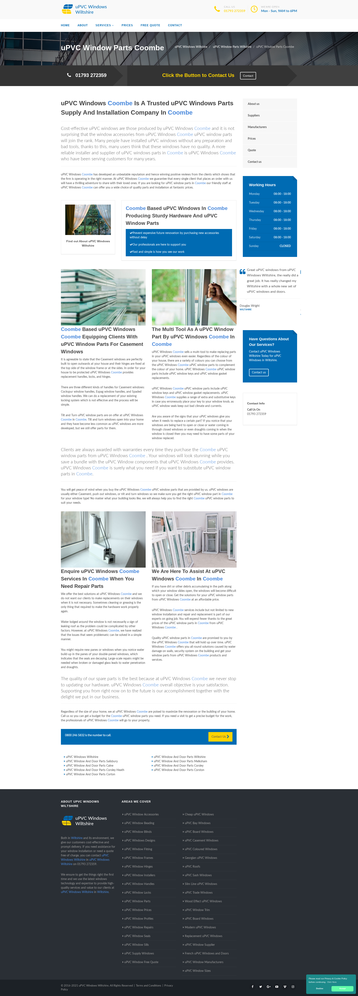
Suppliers (254, 115)
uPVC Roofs (192, 866)
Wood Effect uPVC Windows (203, 901)
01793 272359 (234, 11)
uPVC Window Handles (139, 884)
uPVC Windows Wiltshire (82, 757)
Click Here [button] (332, 982)
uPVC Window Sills (136, 944)
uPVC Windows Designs (139, 840)
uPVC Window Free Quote (141, 962)
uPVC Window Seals (137, 936)
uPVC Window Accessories (141, 814)
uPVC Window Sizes (198, 971)
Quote (252, 150)
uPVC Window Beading (139, 823)
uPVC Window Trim (197, 910)
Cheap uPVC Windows (199, 814)
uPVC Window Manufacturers (204, 962)
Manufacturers (257, 127)
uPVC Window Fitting (138, 849)
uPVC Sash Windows (198, 875)
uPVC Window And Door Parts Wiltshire (180, 757)
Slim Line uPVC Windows (201, 884)
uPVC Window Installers (139, 875)
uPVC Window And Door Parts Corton (90, 774)
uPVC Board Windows (199, 832)
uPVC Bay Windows (197, 823)
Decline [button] (319, 989)
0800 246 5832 (75, 735)
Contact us (254, 162)
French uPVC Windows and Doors (207, 953)
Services (103, 25)
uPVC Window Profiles (138, 918)
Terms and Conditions (148, 985)
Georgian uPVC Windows (201, 858)
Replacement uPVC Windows (203, 936)
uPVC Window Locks (137, 892)
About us (253, 104)
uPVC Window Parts (137, 901)
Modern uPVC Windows (200, 927)
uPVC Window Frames (138, 858)
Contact (175, 25)
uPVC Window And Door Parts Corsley (178, 765)
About (82, 25)
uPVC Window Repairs (138, 927)
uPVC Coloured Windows (201, 849)
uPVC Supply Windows (139, 953)
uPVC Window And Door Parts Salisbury (92, 761)
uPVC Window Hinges (138, 866)
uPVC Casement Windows (201, 840)
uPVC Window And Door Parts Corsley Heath (95, 770)
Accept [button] (342, 989)
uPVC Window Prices (137, 910)
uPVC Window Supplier (200, 944)
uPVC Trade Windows (199, 892)
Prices (127, 25)
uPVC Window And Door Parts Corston (179, 770)
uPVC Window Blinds (138, 832)
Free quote (150, 25)
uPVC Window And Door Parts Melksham (180, 761)
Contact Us (219, 736)
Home (65, 25)
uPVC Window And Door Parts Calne (89, 765)
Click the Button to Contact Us (196, 75)
